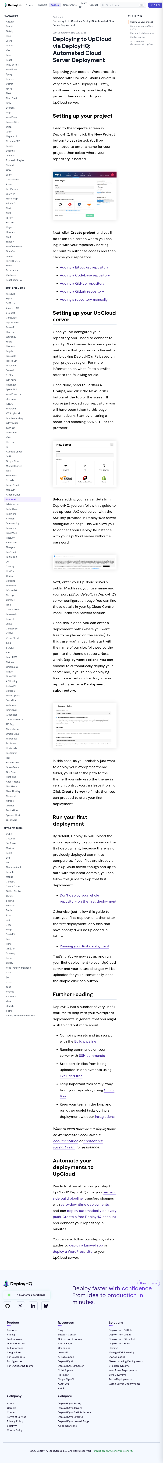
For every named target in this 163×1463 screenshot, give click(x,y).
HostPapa (11, 777)
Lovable (10, 872)
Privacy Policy (15, 1421)
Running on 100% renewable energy (112, 1450)
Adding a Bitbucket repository (84, 267)
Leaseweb (11, 614)
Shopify (10, 241)
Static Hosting (117, 1357)
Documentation (16, 1343)
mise (8, 972)
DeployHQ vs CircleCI (70, 1417)
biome (9, 1010)
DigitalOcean (12, 322)
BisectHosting (13, 791)
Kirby (8, 103)
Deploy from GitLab (120, 1334)
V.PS (8, 652)
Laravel (9, 45)
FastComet (11, 753)
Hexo (8, 36)
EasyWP (10, 327)
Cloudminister (13, 609)
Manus (9, 876)
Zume (9, 623)
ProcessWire (12, 122)
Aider (8, 915)
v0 (7, 862)
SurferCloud (12, 509)
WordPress (11, 69)
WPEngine (11, 380)
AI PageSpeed (66, 1357)
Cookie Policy (15, 1430)
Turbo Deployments (120, 1379)
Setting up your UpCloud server (141, 27)
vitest (9, 1001)
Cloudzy (10, 566)
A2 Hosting (11, 681)
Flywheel (10, 332)
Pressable (11, 356)
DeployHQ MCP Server (71, 1365)
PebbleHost (12, 810)
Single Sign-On (66, 1379)
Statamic (10, 165)
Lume (9, 174)
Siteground (11, 365)
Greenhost (11, 714)
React (9, 60)
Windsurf (10, 905)
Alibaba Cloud (13, 494)
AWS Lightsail (13, 413)
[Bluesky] (45, 1305)
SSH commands (92, 1055)
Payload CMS (13, 260)
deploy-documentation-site (20, 1015)
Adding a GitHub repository (82, 283)
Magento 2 (11, 136)
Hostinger (11, 384)
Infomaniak (11, 590)
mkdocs (10, 991)
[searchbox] (122, 5)
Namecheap (12, 729)
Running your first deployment (84, 946)
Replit (9, 853)
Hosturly (10, 537)
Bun (8, 939)
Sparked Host (13, 815)
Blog (60, 1330)
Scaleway (11, 585)
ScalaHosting (12, 523)
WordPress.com (14, 394)
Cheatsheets (70, 5)
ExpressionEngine (15, 160)
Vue (8, 50)
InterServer (11, 710)
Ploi (8, 757)
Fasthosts (11, 743)
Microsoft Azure (14, 466)
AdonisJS (10, 203)
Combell (10, 600)
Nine (8, 470)
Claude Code (13, 886)
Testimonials (14, 1339)
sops (8, 986)
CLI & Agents (65, 1370)
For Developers (16, 1357)
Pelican (9, 146)
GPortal (10, 805)
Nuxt (8, 236)
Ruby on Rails (13, 64)
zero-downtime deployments (85, 1204)
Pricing (11, 1334)
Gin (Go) (10, 948)
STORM (9, 375)
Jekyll (9, 40)
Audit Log (63, 1383)
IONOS (9, 403)
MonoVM (10, 490)
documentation (65, 1141)
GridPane (11, 772)
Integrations (105, 1116)
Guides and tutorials (70, 1339)
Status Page (65, 1343)
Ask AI (157, 5)
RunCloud (11, 552)
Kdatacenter (12, 504)
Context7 (10, 881)
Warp (9, 929)
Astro (8, 184)
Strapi (9, 126)
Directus (10, 150)
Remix (9, 265)
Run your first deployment (142, 33)
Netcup (10, 595)
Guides (55, 5)
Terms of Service (16, 1417)
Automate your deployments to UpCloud (142, 43)
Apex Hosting (13, 781)
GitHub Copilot (13, 891)
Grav (8, 170)
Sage (8, 112)
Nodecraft (11, 796)
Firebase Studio (14, 867)
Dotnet (9, 83)
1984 (8, 643)
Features (12, 1330)
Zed (8, 920)
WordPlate (11, 117)
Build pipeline (85, 1041)
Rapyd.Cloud (12, 485)
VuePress (11, 275)
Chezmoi (10, 838)
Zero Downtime (118, 1374)
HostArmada (12, 762)
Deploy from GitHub (120, 1330)
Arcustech (11, 542)
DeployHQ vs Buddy (69, 1403)
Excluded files (71, 1076)
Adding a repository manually (84, 299)
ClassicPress (12, 179)
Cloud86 (10, 690)
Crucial (9, 576)
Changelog (64, 1348)
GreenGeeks (12, 767)
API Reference (15, 1348)
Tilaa (8, 604)
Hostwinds (11, 748)
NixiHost (10, 662)
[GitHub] (7, 1305)
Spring (9, 88)
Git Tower (11, 843)
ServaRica (11, 700)
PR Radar (63, 1374)
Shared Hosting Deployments (126, 1361)
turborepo (11, 996)
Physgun (10, 547)
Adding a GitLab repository (82, 291)
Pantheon (11, 408)
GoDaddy (11, 336)
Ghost (9, 131)
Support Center (67, 1334)
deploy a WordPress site (72, 1251)
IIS (7, 446)
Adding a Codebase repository (85, 275)
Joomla (9, 256)
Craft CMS (11, 98)
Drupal (9, 26)
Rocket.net (11, 475)
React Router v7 (14, 280)
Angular (10, 21)
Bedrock (10, 107)
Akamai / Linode (14, 451)
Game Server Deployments (124, 1383)
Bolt (8, 857)
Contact (93, 5)
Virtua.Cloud (12, 638)
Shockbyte (11, 786)
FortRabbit (11, 556)
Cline (8, 924)
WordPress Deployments (123, 1370)
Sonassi (10, 370)
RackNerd (11, 513)
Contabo (10, 480)
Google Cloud (13, 461)
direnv (9, 982)
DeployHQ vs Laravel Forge (73, 1421)
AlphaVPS (11, 686)
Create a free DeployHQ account (89, 1216)
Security (12, 1425)
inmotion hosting (14, 418)
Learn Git (83, 5)
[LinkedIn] (33, 1305)
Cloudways (12, 317)
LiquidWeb (11, 533)
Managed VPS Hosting (122, 1352)
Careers (11, 1408)
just (8, 977)
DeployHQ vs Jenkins (70, 1408)
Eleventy (10, 232)
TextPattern (12, 189)
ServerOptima (13, 695)
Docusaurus (12, 270)
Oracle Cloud (13, 733)
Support (42, 5)
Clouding (10, 580)
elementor (11, 399)
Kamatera (11, 528)
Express (10, 79)
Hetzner (10, 442)
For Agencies (14, 1361)
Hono (8, 943)
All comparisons (67, 1425)
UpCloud (11, 499)
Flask (8, 93)
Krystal (9, 298)
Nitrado (10, 800)
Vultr (8, 437)
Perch (9, 55)
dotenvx (10, 900)
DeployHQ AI (65, 1361)
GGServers (11, 820)
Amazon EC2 (12, 308)
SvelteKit (10, 934)
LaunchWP (11, 657)
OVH (8, 456)
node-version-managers (18, 967)
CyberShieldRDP (14, 719)
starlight (10, 1006)
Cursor (9, 896)
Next (8, 208)
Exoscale (10, 619)
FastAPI (10, 222)
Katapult (10, 293)
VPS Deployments (119, 1365)
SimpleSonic (12, 666)
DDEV (9, 833)
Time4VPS (11, 676)
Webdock (11, 705)
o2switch (10, 427)
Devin (9, 910)
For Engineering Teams (20, 1365)
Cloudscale (12, 628)
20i (7, 561)
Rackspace (11, 738)
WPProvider (12, 423)
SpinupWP (11, 389)
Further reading (137, 37)
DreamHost (12, 432)
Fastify (9, 217)
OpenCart (11, 251)
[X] (20, 1305)
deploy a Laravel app (86, 1245)
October (10, 155)
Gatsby (10, 31)
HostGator (11, 571)
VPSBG (9, 633)
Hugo (8, 227)
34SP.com (11, 303)
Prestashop (12, 198)
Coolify (9, 963)
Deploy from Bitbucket (122, 1339)
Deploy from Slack (119, 1343)
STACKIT (10, 647)
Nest (8, 213)
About (10, 1403)
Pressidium (11, 360)
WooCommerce (14, 246)
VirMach (10, 518)
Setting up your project (141, 22)
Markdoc (10, 848)
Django (9, 74)
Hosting (113, 1348)
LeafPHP (10, 193)
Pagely (9, 351)
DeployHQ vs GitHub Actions (74, 1412)
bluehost (10, 313)
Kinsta (9, 341)
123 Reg (10, 724)
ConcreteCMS (13, 141)
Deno (8, 958)
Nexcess (10, 346)
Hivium (9, 671)
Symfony (10, 953)
